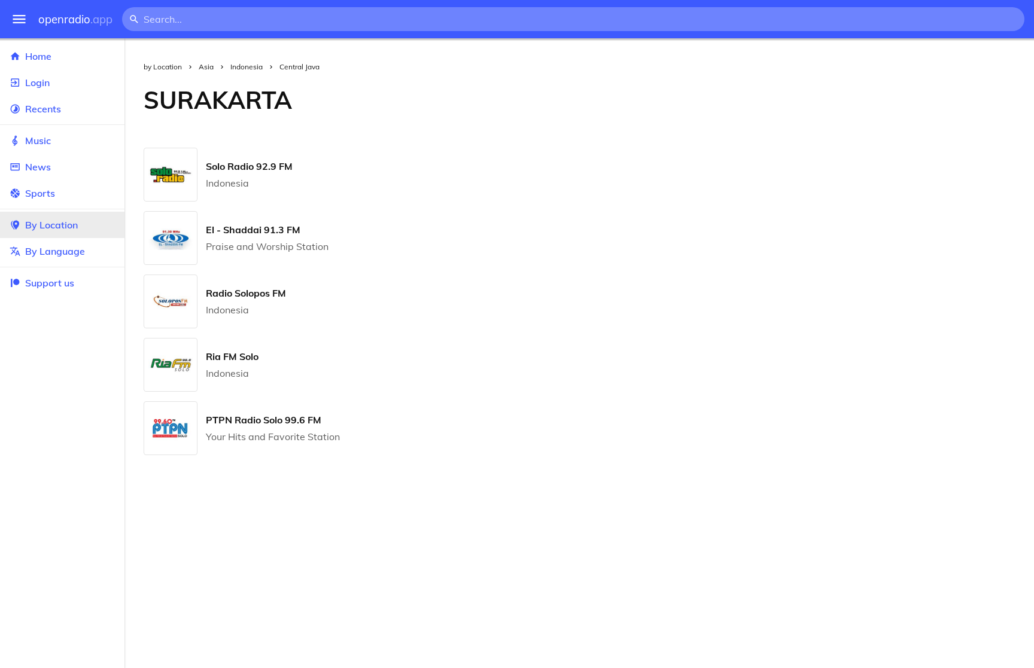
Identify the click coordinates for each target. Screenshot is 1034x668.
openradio (75, 19)
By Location (51, 225)
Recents (43, 109)
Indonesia (246, 66)
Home (38, 56)
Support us (49, 283)
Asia (206, 66)
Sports (40, 193)
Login (37, 83)
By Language (55, 251)
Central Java (299, 66)
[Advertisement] (672, 100)
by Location (163, 66)
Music (38, 141)
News (38, 167)
